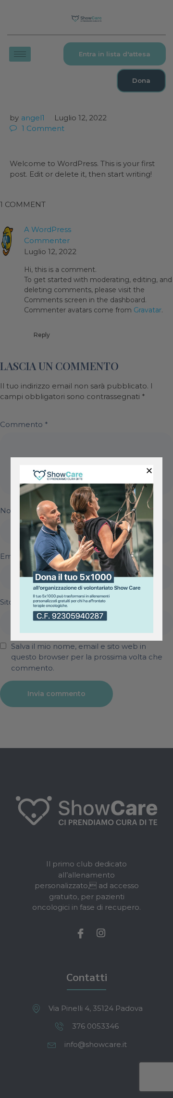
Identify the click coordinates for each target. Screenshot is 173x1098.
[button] (149, 470)
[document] (86, 549)
